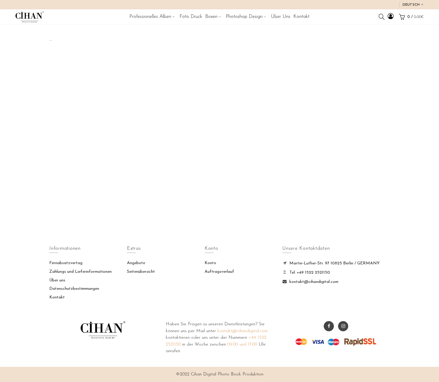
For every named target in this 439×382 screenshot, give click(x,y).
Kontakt (57, 297)
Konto (210, 263)
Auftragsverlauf (219, 271)
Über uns (57, 280)
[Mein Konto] (391, 17)
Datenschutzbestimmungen (74, 288)
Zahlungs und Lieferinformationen (80, 271)
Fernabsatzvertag (65, 263)
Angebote (136, 263)
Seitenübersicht (141, 271)
